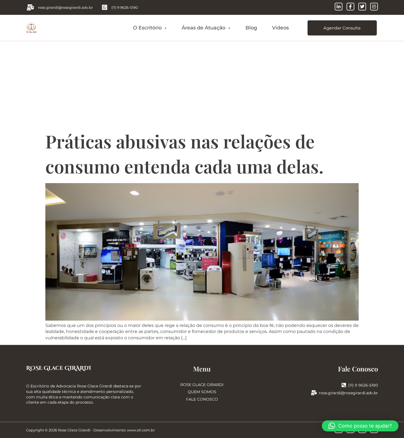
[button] (149, 27)
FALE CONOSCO (202, 399)
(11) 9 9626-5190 (363, 385)
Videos (280, 28)
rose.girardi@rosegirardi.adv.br (348, 392)
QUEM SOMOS (202, 391)
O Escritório (147, 28)
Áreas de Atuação (203, 28)
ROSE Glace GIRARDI (58, 368)
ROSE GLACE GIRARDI (201, 384)
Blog (251, 28)
